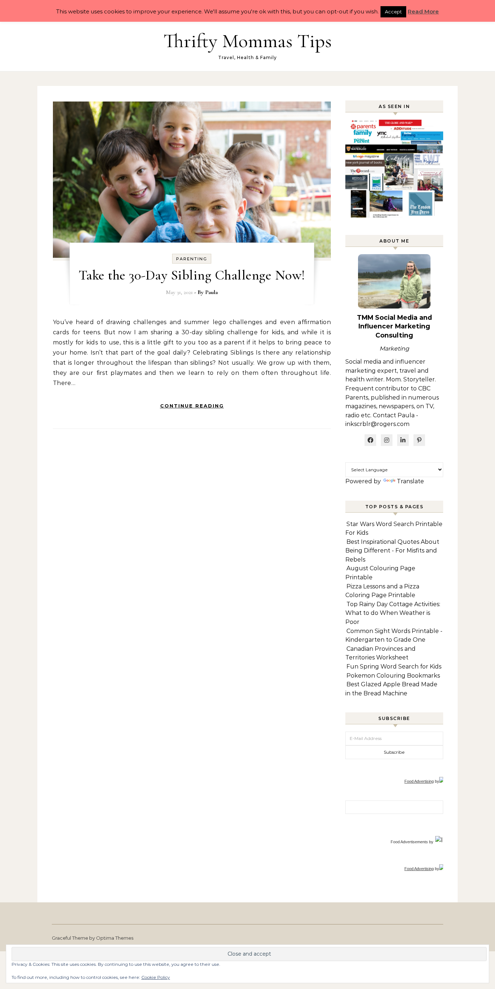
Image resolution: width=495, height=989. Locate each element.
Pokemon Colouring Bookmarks (393, 675)
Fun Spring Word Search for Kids (393, 666)
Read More (423, 11)
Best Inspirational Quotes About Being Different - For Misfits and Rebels (392, 550)
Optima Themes (114, 938)
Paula (211, 292)
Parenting (191, 258)
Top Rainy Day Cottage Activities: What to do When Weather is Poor (392, 613)
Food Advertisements (409, 842)
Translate (410, 481)
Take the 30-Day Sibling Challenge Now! (192, 275)
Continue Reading (192, 406)
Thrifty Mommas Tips (247, 41)
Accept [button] (393, 12)
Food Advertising (419, 781)
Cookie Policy (155, 977)
